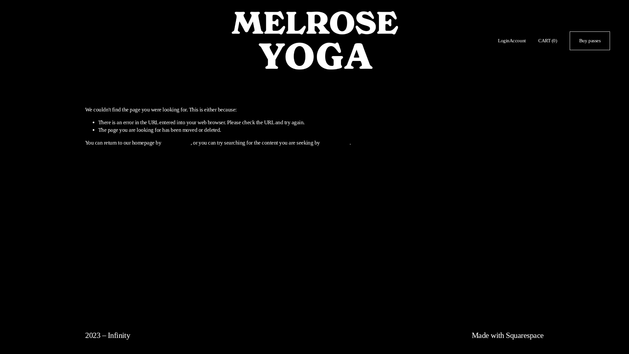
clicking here (176, 143)
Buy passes (590, 40)
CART (547, 40)
